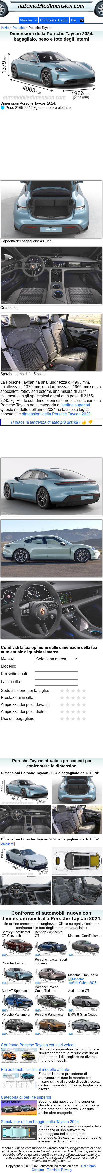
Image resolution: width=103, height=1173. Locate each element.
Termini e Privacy (59, 1170)
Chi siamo (88, 1166)
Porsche (19, 28)
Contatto (38, 1170)
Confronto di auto (54, 20)
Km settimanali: (14, 674)
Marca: (7, 658)
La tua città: (11, 682)
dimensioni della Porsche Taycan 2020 (56, 414)
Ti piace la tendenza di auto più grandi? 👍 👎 (51, 422)
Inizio (5, 28)
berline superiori (76, 405)
